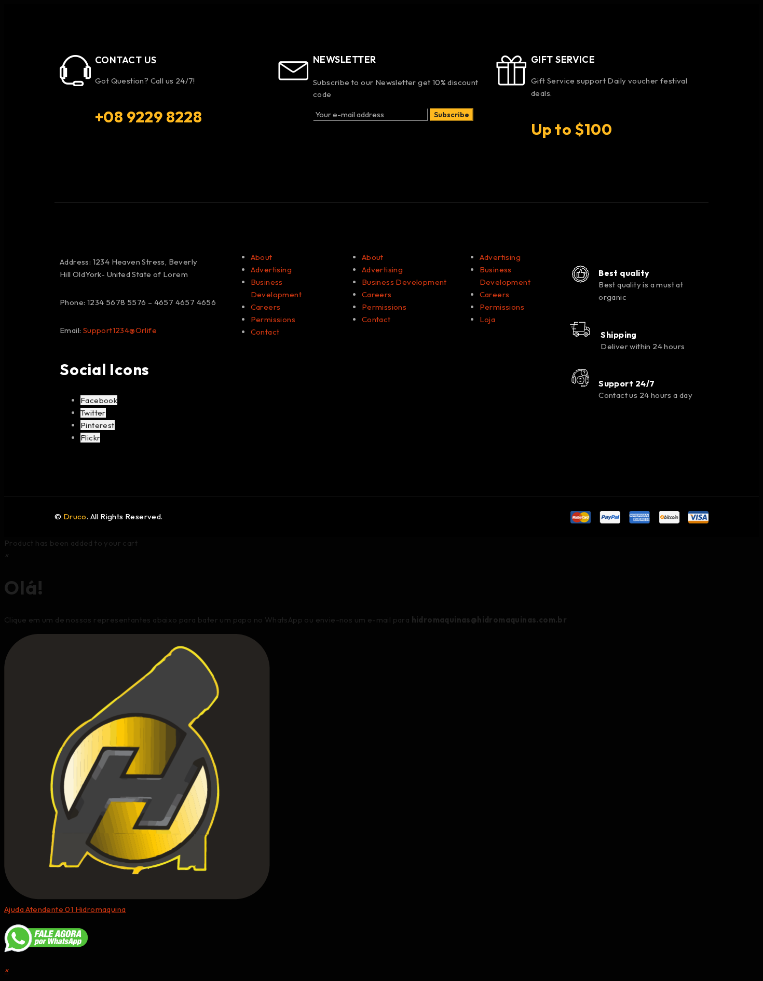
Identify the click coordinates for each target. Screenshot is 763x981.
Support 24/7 (626, 383)
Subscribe (451, 114)
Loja (488, 319)
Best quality (623, 273)
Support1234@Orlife (120, 330)
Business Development (404, 282)
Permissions (273, 319)
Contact (265, 332)
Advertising (271, 269)
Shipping (619, 334)
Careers (266, 307)
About (261, 257)
